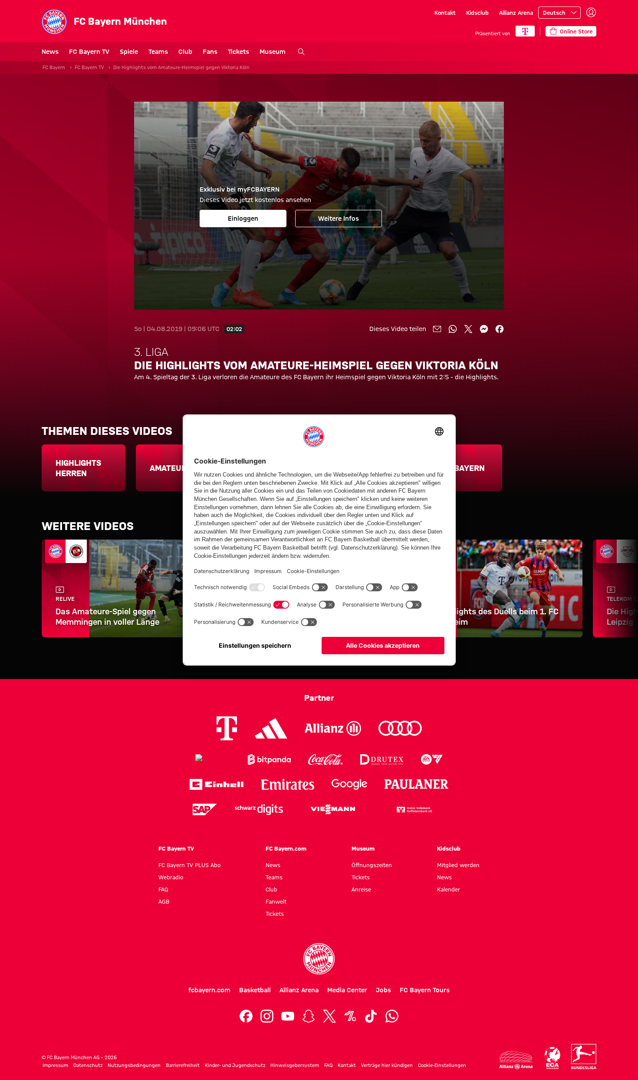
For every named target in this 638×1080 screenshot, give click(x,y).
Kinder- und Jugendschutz (235, 1065)
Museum (273, 51)
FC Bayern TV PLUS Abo (189, 865)
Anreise (361, 889)
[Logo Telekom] (226, 728)
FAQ (163, 889)
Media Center (347, 990)
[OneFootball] (350, 1016)
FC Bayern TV (89, 51)
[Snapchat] (309, 1016)
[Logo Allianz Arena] (516, 1060)
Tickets (238, 51)
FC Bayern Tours (425, 990)
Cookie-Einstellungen (442, 1065)
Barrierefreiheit (183, 1065)
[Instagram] (267, 1016)
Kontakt (445, 13)
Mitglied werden (458, 865)
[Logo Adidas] (271, 728)
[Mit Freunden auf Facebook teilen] (499, 329)
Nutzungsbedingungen (134, 1065)
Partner (319, 697)
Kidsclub (477, 13)
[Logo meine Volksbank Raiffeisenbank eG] (413, 809)
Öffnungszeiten (372, 865)
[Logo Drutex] (381, 759)
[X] (329, 1016)
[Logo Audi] (400, 728)
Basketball (255, 990)
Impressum (55, 1065)
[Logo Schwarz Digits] (258, 809)
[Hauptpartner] (525, 31)
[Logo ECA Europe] (552, 1058)
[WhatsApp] (392, 1016)
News (50, 51)
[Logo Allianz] (333, 728)
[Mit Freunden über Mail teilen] (437, 329)
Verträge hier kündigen (387, 1065)
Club (185, 51)
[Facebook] (246, 1016)
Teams (158, 51)
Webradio (170, 877)
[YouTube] (288, 1016)
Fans (210, 51)
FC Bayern (54, 67)
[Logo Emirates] (287, 784)
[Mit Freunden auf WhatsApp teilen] (452, 329)
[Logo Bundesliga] (583, 1056)
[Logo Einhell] (216, 784)
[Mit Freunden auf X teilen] (468, 329)
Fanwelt (276, 901)
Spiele (129, 51)
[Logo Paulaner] (417, 784)
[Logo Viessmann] (333, 809)
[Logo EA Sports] (432, 759)
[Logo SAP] (205, 809)
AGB (163, 901)
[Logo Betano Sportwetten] (212, 759)
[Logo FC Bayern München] (319, 958)
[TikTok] (371, 1016)
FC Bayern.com (286, 848)
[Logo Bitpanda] (269, 759)
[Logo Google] (349, 784)
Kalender (448, 889)
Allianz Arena (516, 13)
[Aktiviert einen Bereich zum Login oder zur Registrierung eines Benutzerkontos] (591, 12)
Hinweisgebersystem (294, 1065)
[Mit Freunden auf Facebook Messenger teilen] (484, 329)
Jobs (383, 990)
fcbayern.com (209, 990)
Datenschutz (87, 1065)
